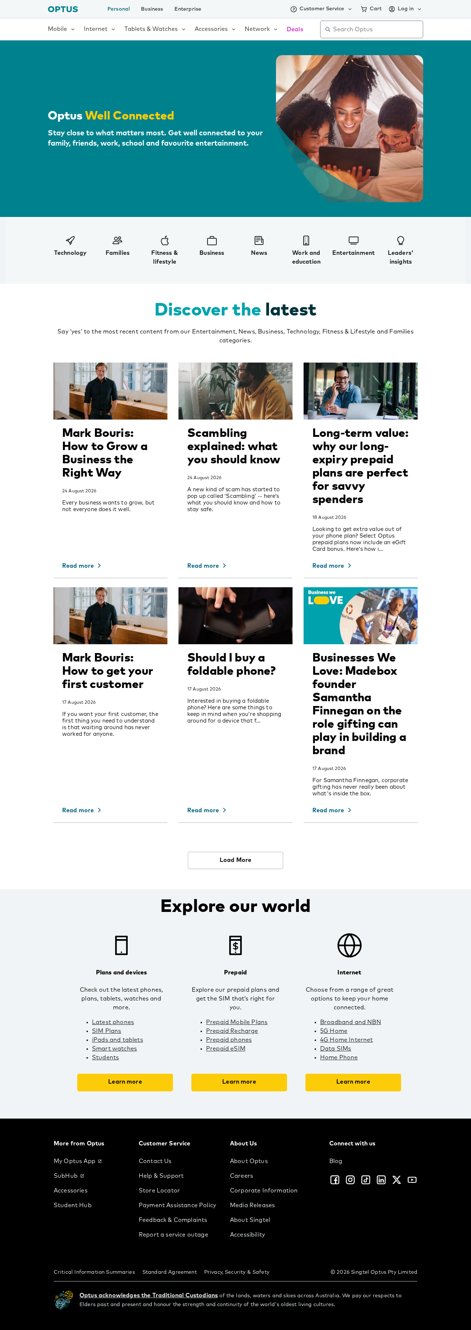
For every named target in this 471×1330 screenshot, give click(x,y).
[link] (90, 1161)
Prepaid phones (229, 1040)
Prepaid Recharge (232, 1031)
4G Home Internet (346, 1040)
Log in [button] (406, 8)
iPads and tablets (117, 1040)
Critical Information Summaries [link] (94, 1272)
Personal (118, 9)
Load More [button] (235, 860)
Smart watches (114, 1049)
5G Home (333, 1031)
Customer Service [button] (322, 8)
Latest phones (113, 1022)
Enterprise (188, 9)
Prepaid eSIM (225, 1049)
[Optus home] (63, 9)
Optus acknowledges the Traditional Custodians (148, 1295)
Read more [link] (78, 566)
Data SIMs (335, 1049)
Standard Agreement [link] (169, 1272)
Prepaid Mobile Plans (237, 1022)
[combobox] (377, 29)
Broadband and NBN (350, 1022)
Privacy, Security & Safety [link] (236, 1272)
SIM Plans (106, 1031)
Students (105, 1057)
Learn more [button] (125, 1082)
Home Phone (339, 1057)
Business (152, 9)
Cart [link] (376, 8)
